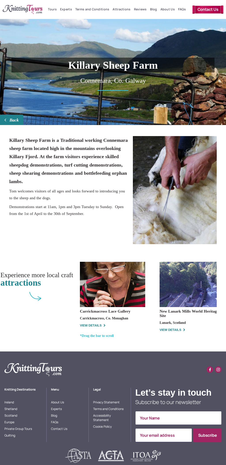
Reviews (140, 9)
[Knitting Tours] (33, 369)
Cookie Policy (102, 426)
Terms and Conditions (92, 9)
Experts (66, 9)
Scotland (10, 415)
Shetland (10, 409)
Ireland (9, 402)
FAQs (182, 9)
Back (13, 120)
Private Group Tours (18, 429)
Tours (52, 9)
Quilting (9, 435)
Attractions (121, 9)
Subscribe (207, 435)
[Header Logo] (22, 9)
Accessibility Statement (102, 417)
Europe (9, 422)
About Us (167, 9)
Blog (153, 9)
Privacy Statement (106, 402)
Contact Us (208, 9)
